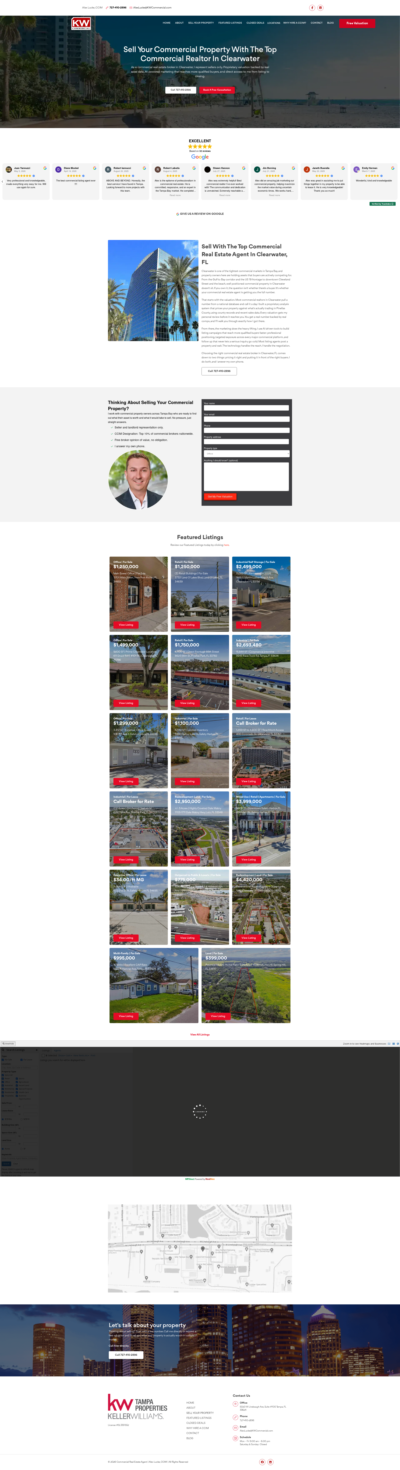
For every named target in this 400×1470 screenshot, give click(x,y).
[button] (274, 23)
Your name (209, 403)
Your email (209, 414)
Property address (212, 436)
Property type (210, 448)
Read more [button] (26, 195)
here (226, 545)
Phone (207, 425)
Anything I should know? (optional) (221, 460)
